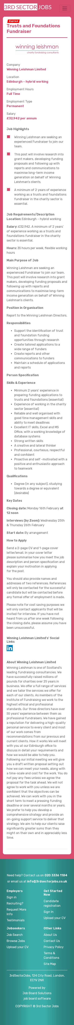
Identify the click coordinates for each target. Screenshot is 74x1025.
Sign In (49, 912)
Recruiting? (15, 903)
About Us (50, 935)
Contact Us (52, 941)
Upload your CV (54, 918)
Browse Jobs (16, 941)
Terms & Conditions (51, 955)
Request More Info (16, 912)
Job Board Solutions (37, 993)
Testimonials (15, 920)
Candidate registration (52, 903)
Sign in (12, 897)
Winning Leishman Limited (26, 69)
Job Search (15, 935)
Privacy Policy (54, 947)
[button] (64, 8)
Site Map (50, 964)
